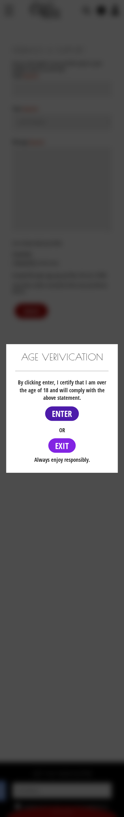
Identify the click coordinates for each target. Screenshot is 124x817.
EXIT (62, 445)
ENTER (62, 413)
